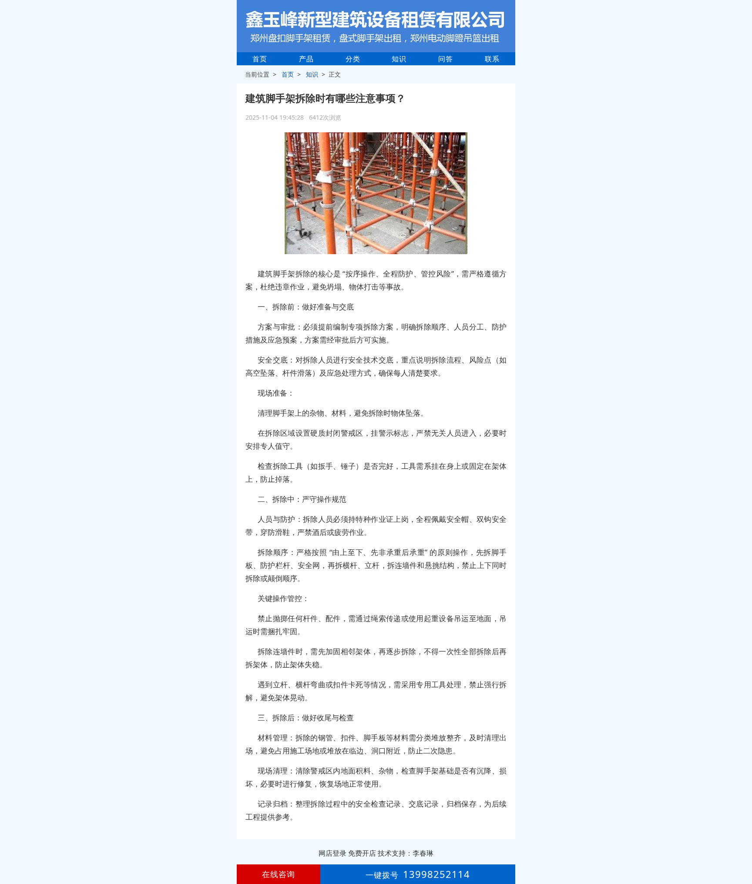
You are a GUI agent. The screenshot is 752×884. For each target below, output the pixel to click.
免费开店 (362, 853)
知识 (399, 59)
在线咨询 (278, 874)
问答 (445, 59)
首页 (259, 59)
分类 (353, 59)
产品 (306, 59)
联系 (492, 59)
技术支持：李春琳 (405, 853)
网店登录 (332, 853)
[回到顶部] (741, 851)
